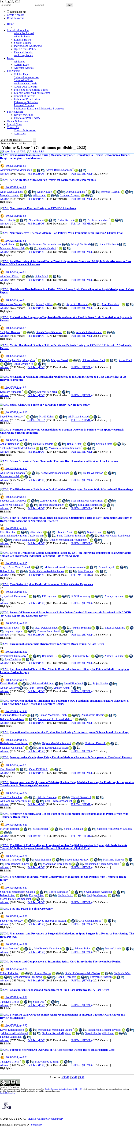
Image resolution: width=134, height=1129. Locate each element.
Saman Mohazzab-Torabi (53, 714)
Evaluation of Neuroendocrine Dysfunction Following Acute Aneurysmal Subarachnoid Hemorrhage (69, 732)
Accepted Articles (24, 67)
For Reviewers (15, 111)
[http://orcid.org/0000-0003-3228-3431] (93, 797)
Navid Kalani (36, 220)
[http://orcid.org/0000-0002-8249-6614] (85, 829)
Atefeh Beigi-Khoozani (59, 169)
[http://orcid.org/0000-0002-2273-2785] (127, 596)
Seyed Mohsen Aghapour (98, 891)
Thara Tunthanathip (11, 797)
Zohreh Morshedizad (11, 504)
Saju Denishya (13, 659)
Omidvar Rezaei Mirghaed (56, 1033)
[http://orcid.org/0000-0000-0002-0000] (93, 628)
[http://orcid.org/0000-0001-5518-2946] (88, 536)
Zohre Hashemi (48, 500)
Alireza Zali (39, 195)
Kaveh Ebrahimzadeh (12, 1029)
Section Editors (22, 42)
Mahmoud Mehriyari (42, 683)
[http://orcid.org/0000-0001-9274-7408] (33, 567)
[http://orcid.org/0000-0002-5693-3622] (114, 977)
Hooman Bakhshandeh (51, 504)
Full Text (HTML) (81, 173)
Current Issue (21, 64)
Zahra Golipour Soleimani (71, 535)
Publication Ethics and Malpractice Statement (39, 108)
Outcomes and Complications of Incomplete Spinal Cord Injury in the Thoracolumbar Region (65, 961)
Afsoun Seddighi (75, 191)
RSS (81, 1077)
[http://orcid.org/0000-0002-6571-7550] (37, 892)
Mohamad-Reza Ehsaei (13, 714)
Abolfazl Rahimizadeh (12, 472)
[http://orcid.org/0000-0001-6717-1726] (24, 304)
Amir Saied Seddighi (11, 191)
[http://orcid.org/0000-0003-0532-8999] (17, 244)
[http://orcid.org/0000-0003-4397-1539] (90, 304)
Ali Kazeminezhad (98, 220)
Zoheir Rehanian (9, 973)
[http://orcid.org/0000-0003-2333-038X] (23, 276)
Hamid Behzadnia (43, 443)
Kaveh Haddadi (47, 248)
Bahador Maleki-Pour (12, 719)
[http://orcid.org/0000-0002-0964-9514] (60, 596)
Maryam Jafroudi (9, 828)
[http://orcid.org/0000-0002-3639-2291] (91, 540)
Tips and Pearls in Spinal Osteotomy (31, 908)
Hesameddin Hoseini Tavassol (104, 1029)
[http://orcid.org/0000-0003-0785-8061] (73, 1033)
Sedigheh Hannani (10, 332)
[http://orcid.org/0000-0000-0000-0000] (27, 248)
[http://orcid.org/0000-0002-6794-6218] (70, 748)
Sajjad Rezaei (94, 532)
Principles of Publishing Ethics (31, 89)
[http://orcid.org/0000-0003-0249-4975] (34, 170)
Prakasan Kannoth (95, 743)
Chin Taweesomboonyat (58, 800)
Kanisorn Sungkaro (10, 391)
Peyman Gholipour (10, 859)
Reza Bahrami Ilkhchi (17, 863)
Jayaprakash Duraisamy (13, 596)
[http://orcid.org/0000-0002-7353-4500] (83, 195)
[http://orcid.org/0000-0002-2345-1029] (27, 748)
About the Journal (24, 33)
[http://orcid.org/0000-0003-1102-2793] (93, 596)
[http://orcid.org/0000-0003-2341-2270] (123, 949)
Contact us (20, 133)
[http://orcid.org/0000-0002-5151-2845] (109, 895)
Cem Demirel (7, 769)
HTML (65, 1077)
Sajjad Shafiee (100, 683)
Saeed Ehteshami (73, 683)
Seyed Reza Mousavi (11, 416)
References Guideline (26, 102)
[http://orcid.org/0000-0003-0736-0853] (31, 864)
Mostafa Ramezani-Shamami (65, 448)
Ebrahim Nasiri (65, 532)
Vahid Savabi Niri (23, 363)
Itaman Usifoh (113, 948)
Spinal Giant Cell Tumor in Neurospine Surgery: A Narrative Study (50, 404)
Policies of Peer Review (27, 99)
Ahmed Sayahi (107, 567)
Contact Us (13, 127)
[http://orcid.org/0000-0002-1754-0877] (93, 949)
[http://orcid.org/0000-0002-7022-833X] (107, 360)
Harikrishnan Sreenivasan (14, 743)
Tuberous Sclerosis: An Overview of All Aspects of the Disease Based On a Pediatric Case (62, 1049)
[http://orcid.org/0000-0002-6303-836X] (26, 797)
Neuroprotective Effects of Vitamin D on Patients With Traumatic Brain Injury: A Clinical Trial (66, 232)
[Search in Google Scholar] (38, 170)
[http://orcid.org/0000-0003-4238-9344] (1, 364)
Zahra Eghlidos (44, 304)
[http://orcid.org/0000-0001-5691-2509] (17, 220)
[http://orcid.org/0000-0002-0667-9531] (26, 631)
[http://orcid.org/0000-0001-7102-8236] (28, 715)
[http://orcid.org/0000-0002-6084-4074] (17, 769)
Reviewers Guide (23, 114)
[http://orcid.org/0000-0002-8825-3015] (37, 448)
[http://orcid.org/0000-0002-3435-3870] (39, 360)
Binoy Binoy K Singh (47, 1061)
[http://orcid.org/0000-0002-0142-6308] (71, 360)
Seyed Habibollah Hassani (51, 920)
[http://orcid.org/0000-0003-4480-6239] (17, 571)
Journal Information (18, 30)
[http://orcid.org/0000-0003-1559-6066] (23, 860)
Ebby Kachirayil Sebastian (53, 747)
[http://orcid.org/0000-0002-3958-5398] (87, 567)
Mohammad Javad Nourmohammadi (64, 567)
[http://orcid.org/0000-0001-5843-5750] (97, 571)
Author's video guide (25, 83)
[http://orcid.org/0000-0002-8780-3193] (108, 743)
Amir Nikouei (44, 191)
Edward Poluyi (83, 948)
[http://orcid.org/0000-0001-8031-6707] (59, 392)
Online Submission (17, 121)
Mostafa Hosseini (9, 195)
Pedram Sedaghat (81, 627)
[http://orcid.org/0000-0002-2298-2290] (48, 195)
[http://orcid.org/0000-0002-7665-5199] (45, 532)
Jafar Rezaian (85, 571)
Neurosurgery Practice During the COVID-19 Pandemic (43, 208)
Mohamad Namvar (113, 859)
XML (74, 1077)
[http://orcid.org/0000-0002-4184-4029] (45, 536)
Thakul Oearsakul (81, 797)
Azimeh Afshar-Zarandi (89, 332)
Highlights (6, 201)
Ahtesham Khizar (9, 276)
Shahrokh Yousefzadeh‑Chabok (114, 828)
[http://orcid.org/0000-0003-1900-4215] (46, 220)
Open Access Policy (25, 49)
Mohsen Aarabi (61, 687)
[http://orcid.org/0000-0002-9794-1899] (18, 532)
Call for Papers (22, 74)
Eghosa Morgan (9, 948)
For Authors (13, 70)
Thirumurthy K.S (80, 655)
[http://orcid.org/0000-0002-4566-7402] (116, 1033)
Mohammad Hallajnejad (14, 1033)
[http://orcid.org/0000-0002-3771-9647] (112, 220)
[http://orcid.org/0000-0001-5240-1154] (22, 949)
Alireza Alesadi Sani (93, 360)
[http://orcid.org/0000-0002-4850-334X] (122, 192)
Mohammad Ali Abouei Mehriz (55, 719)
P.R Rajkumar (49, 596)
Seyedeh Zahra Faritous (13, 500)
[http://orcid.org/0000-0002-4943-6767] (70, 715)
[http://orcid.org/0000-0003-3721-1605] (25, 332)
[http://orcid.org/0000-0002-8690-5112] (89, 192)
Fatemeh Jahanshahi (11, 1036)
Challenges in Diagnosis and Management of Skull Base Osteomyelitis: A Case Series (59, 989)
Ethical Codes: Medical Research (32, 92)
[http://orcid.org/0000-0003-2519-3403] (76, 170)
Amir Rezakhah (110, 304)
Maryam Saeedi (59, 360)
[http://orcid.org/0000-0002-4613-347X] (60, 628)
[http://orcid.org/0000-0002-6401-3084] (30, 596)
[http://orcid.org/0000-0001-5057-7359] (26, 392)
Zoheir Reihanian (73, 828)
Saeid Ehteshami (108, 244)
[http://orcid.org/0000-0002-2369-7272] (106, 715)
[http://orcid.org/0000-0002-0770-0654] (73, 864)
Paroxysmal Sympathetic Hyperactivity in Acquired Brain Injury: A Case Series (57, 643)
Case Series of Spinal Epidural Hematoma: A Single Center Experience (51, 584)
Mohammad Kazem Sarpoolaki (102, 863)
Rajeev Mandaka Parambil (56, 743)
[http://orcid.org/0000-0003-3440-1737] (105, 473)
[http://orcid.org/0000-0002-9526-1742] (35, 364)
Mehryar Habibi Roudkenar (114, 535)
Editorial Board (22, 39)
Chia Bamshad (8, 532)
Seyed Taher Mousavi (77, 859)
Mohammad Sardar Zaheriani (45, 244)
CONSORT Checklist (26, 86)
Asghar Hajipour (14, 631)
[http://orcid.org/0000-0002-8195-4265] (50, 276)
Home (10, 23)
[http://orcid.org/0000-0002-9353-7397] (21, 829)
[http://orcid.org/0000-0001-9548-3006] (33, 801)
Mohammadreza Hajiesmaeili (87, 500)
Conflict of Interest (24, 95)
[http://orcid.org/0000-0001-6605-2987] (21, 1002)
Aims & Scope (22, 36)
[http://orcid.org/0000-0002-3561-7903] (30, 1033)
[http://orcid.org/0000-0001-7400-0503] (123, 864)
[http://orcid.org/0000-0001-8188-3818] (27, 417)
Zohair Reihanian (9, 443)
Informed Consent (24, 105)
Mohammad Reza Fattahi (57, 863)
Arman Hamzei (42, 973)
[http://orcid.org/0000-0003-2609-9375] (91, 860)
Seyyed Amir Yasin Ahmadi (15, 567)
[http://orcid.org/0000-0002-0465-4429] (126, 860)
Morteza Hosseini (110, 191)
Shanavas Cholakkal (11, 747)
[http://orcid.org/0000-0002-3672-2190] (55, 444)
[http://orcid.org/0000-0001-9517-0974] (72, 892)
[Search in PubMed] (42, 170)
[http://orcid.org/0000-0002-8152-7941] (53, 973)
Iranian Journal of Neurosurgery (46, 1118)
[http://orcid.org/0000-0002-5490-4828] (117, 567)
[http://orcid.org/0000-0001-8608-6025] (55, 192)
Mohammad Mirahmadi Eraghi (55, 1029)
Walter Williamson (93, 472)
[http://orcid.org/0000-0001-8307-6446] (123, 304)
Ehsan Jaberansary (115, 627)
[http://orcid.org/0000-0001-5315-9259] (85, 448)
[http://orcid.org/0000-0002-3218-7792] (115, 444)
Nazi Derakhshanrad (46, 627)
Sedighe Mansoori (97, 895)
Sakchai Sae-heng (47, 391)
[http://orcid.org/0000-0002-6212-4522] (123, 1030)
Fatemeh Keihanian (101, 976)
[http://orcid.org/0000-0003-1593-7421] (77, 719)
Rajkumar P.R (49, 655)
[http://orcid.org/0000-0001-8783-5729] (71, 473)
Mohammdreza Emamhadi (27, 976)
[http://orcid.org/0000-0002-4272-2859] (25, 192)
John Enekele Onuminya (47, 948)
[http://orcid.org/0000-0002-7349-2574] (60, 248)
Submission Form (23, 80)
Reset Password (15, 18)
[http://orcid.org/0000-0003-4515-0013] (76, 220)
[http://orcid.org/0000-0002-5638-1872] (21, 195)
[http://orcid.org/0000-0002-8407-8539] (114, 892)
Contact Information (25, 130)
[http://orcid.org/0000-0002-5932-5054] (53, 860)
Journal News (14, 124)
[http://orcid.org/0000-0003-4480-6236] (84, 444)
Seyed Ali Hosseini (77, 304)
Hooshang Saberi (9, 627)
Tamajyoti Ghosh (9, 1001)
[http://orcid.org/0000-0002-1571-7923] (30, 743)
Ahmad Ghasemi (9, 687)
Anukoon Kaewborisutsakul (15, 800)
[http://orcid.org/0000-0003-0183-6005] (74, 743)
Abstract (4, 173)
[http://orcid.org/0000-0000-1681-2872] (34, 899)
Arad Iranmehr (43, 859)
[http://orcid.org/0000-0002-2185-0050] (63, 631)
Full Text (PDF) (36, 173)
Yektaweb (36, 1124)
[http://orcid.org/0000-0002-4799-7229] (76, 1030)
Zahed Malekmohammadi (55, 472)
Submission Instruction (26, 77)
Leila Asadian (36, 687)
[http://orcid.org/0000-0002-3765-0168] (21, 444)
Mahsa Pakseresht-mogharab (16, 898)
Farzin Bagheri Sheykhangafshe (17, 360)
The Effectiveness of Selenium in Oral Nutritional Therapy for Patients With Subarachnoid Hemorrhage (71, 489)
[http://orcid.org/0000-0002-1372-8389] (46, 895)
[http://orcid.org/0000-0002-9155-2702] (45, 977)
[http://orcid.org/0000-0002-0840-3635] (48, 1002)
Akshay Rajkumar (114, 596)
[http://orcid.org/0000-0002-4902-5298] (52, 769)
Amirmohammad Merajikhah (16, 169)
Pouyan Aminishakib (48, 631)
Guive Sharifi (7, 220)
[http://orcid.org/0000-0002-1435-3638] (26, 1030)
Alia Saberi (36, 532)
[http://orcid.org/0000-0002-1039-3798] (23, 659)
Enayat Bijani (36, 895)
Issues (10, 58)
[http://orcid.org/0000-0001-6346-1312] (63, 949)
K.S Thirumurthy (80, 596)
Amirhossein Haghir (92, 714)
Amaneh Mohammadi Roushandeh (68, 539)
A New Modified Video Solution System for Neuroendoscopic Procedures (53, 179)
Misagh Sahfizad (80, 244)
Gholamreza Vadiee (11, 304)
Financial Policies (23, 52)
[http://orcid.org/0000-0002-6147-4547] (27, 505)
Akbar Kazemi (66, 220)
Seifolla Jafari (65, 895)
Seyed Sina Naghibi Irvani (99, 1033)
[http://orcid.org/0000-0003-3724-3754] (104, 332)
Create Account (15, 14)
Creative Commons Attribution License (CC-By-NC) (63, 1089)
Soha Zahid (41, 276)
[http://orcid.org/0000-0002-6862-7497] (23, 628)
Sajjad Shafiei (7, 244)
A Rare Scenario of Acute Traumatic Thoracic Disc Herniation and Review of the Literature (64, 461)
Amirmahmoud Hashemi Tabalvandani (21, 535)
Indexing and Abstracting (28, 45)
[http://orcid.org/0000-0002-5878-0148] (75, 532)
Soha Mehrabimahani (90, 504)
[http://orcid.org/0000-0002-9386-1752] (55, 304)
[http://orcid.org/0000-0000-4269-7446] (26, 719)
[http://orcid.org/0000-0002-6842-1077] (74, 801)
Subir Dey (38, 1001)
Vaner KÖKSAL (38, 769)
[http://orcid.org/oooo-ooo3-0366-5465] (29, 473)
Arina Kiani (125, 360)
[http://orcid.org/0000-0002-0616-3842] (61, 1062)
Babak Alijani (74, 443)
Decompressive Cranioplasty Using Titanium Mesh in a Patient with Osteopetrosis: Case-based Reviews (71, 757)
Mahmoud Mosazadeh (12, 248)
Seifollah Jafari (104, 443)
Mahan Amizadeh (10, 476)
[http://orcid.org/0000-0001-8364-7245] (1, 540)
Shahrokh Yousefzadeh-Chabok (17, 448)
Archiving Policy (23, 55)
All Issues (19, 61)
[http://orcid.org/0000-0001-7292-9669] (104, 532)
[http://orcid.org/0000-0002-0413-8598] (22, 477)
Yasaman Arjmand (70, 195)
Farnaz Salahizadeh (24, 539)
